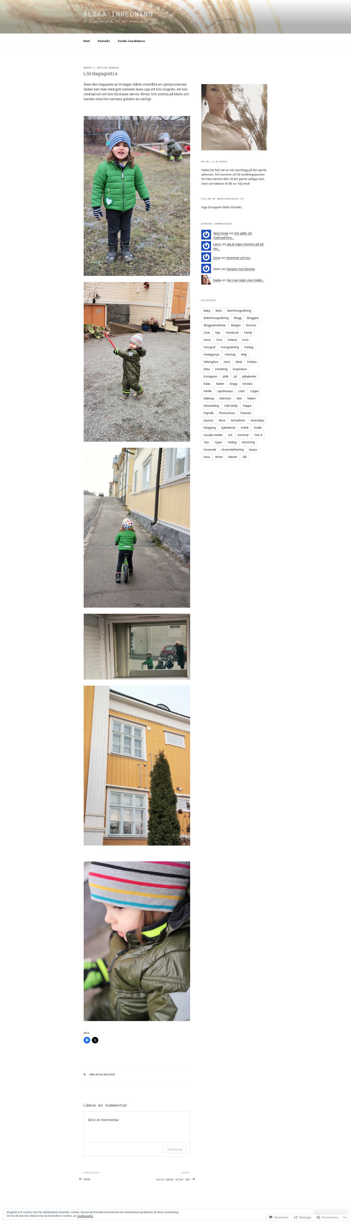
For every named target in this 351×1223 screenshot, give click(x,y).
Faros (207, 340)
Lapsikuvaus (225, 391)
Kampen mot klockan (241, 269)
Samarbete (238, 420)
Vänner (232, 457)
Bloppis (236, 325)
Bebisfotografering (216, 318)
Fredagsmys (212, 354)
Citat (207, 332)
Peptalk (208, 413)
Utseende (210, 449)
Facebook (232, 332)
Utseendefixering (232, 449)
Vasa (207, 457)
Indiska (252, 362)
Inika (207, 369)
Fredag (248, 347)
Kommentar (174, 1149)
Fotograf (209, 347)
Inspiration (240, 369)
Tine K (258, 435)
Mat (239, 398)
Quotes (208, 420)
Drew (216, 258)
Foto (245, 340)
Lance (217, 244)
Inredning (221, 369)
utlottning (248, 442)
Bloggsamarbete (215, 325)
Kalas (207, 384)
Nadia (114, 67)
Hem (86, 41)
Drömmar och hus (238, 258)
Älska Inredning (118, 14)
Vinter (219, 457)
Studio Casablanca (131, 41)
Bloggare (253, 318)
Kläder (220, 384)
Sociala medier (213, 435)
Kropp (233, 384)
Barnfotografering (239, 310)
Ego (217, 332)
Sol (230, 435)
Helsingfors (211, 362)
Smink (245, 427)
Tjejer (218, 442)
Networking (211, 406)
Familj (248, 332)
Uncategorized (102, 1074)
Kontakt (104, 41)
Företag (230, 354)
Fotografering (230, 347)
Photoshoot (227, 413)
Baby (207, 310)
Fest (219, 340)
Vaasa (253, 449)
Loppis (254, 391)
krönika (247, 384)
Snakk (258, 427)
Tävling (231, 442)
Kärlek (208, 391)
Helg (244, 354)
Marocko (225, 398)
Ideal (238, 362)
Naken (251, 398)
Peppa (247, 406)
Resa (222, 420)
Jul (235, 376)
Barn (219, 310)
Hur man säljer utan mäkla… (245, 280)
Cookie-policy (85, 1216)
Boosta (251, 325)
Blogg (238, 318)
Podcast (245, 413)
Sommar (243, 435)
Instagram (210, 376)
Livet (241, 391)
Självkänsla (228, 427)
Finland (232, 340)
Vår (245, 457)
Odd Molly (231, 406)
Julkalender (249, 376)
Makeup (209, 398)
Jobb (226, 376)
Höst (227, 362)
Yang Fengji (220, 233)
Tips (206, 442)
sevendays (257, 420)
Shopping (210, 427)
